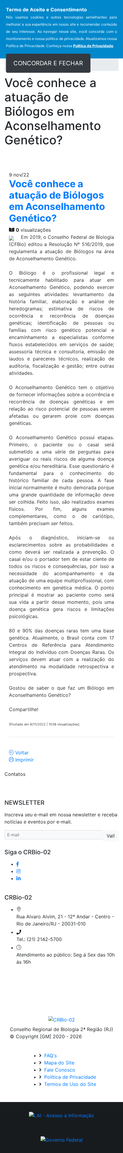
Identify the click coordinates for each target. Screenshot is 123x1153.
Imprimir (24, 760)
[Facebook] (17, 864)
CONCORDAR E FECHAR (48, 63)
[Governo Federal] (62, 1139)
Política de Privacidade (69, 1077)
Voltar (21, 753)
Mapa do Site (58, 1063)
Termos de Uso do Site (69, 1084)
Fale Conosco (59, 1070)
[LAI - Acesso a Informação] (61, 1115)
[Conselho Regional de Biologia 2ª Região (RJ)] (61, 1019)
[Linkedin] (18, 878)
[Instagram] (18, 871)
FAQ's (50, 1055)
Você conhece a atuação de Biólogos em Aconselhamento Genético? (57, 201)
